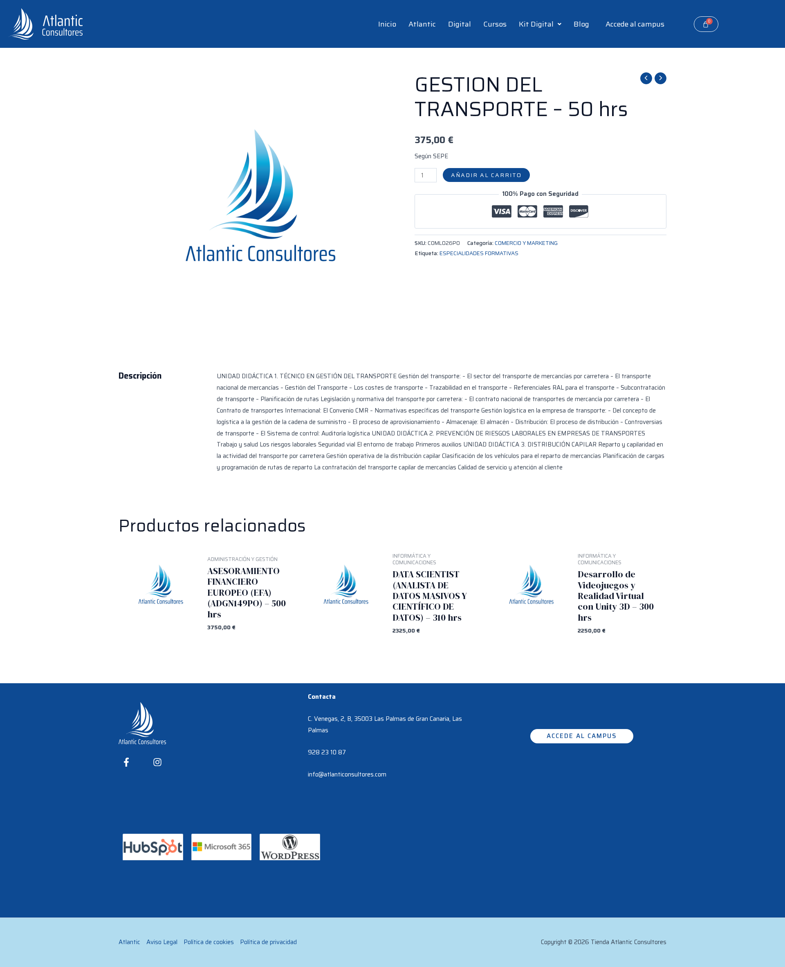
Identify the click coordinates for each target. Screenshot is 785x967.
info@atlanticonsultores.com (347, 774)
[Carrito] (706, 24)
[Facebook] (126, 762)
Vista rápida (159, 630)
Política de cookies (209, 942)
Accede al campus (635, 24)
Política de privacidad (268, 942)
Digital (459, 24)
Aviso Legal (161, 942)
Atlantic (422, 24)
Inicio (387, 24)
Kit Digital (536, 24)
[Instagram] (157, 762)
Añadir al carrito (486, 175)
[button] (540, 24)
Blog (581, 24)
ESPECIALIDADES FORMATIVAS (479, 253)
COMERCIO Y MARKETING (526, 243)
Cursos (495, 24)
